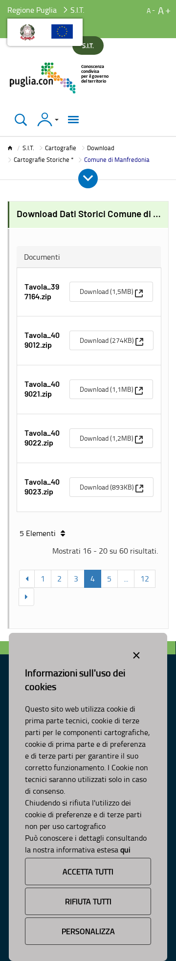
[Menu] (73, 119)
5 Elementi (38, 533)
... (126, 578)
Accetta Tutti (88, 871)
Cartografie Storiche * (43, 159)
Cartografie (60, 147)
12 (144, 578)
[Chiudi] (21, 119)
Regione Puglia (32, 9)
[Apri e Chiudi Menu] (88, 178)
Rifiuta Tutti (88, 901)
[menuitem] (111, 291)
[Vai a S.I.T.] (60, 78)
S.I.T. (28, 147)
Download (100, 147)
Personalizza (88, 931)
